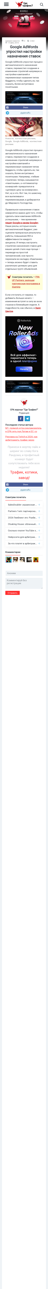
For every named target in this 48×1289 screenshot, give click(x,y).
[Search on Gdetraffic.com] (41, 4)
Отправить (12, 593)
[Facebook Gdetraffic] (20, 418)
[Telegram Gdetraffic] (27, 418)
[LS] (24, 97)
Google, (9, 141)
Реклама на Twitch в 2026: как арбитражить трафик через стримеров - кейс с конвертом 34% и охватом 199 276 (24, 438)
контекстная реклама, (25, 138)
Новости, (10, 138)
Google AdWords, (21, 141)
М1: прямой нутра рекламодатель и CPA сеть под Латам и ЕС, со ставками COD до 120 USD (23, 430)
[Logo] (24, 4)
